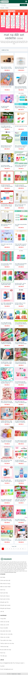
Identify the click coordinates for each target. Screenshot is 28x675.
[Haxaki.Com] (6, 1)
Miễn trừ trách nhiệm (5, 586)
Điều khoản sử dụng (5, 583)
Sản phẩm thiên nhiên (5, 631)
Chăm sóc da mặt (4, 621)
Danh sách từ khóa (5, 599)
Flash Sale (4, 11)
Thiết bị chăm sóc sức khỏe (7, 643)
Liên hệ (2, 611)
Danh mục (2, 589)
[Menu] (26, 1)
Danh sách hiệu (4, 592)
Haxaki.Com (14, 673)
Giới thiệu (2, 577)
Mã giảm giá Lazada (5, 605)
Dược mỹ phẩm (4, 628)
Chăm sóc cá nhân (4, 637)
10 (22, 548)
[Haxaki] (6, 559)
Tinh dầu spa (3, 655)
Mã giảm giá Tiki (4, 602)
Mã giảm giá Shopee (5, 608)
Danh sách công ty (5, 596)
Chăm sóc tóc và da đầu (6, 634)
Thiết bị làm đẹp (4, 646)
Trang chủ (2, 7)
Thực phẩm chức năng (5, 640)
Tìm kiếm (23, 5)
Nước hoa (2, 652)
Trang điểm (3, 618)
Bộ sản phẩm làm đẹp (5, 649)
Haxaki (19, 673)
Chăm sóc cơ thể (4, 624)
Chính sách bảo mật (5, 580)
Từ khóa (6, 7)
